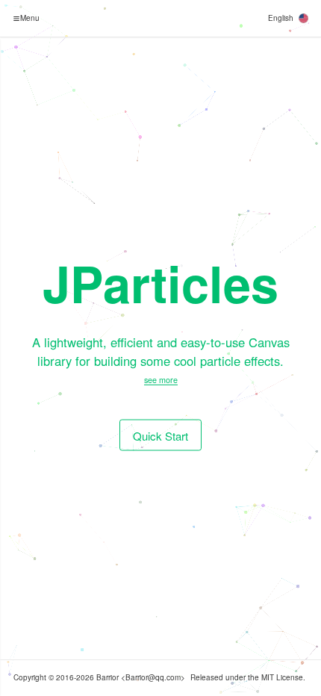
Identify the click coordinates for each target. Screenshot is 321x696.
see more (161, 380)
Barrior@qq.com (153, 677)
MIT (267, 677)
